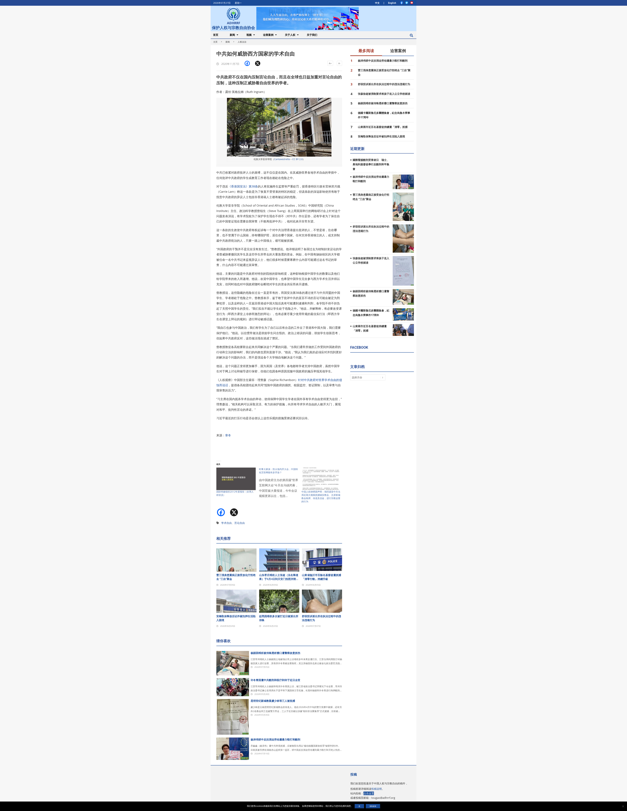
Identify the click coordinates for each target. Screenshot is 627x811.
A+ (330, 63)
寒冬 (228, 435)
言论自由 (239, 523)
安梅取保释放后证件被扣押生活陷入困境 (236, 618)
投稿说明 (376, 789)
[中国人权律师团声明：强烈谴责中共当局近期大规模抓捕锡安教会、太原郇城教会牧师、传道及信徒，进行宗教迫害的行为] (321, 479)
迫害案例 (398, 51)
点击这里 (368, 793)
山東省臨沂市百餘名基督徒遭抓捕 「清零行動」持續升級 (322, 577)
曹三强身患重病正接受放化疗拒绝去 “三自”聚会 (236, 577)
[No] (623, 806)
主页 (215, 41)
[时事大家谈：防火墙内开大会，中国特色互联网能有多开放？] (280, 485)
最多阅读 (366, 51)
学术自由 (226, 523)
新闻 (227, 41)
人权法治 (242, 41)
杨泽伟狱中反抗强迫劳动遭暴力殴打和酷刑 (275, 739)
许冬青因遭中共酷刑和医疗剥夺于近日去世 (275, 680)
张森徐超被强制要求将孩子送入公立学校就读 (384, 94)
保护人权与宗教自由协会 (233, 27)
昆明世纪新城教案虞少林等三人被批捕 (273, 701)
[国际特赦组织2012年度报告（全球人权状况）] (236, 479)
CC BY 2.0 (297, 159)
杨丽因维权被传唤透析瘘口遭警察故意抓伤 (275, 653)
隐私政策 (373, 806)
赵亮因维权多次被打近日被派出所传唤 (278, 618)
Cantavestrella (282, 159)
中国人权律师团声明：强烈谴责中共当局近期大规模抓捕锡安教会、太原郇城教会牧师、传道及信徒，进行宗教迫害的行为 (320, 496)
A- (339, 63)
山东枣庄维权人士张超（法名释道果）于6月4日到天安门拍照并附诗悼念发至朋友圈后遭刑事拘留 (279, 577)
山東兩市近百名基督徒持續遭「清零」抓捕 (383, 127)
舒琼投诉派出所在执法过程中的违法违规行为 (321, 618)
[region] (307, 18)
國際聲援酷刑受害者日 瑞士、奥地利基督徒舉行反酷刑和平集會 (371, 164)
